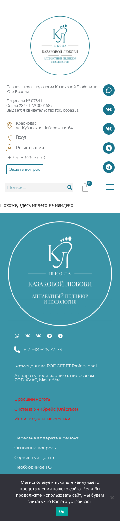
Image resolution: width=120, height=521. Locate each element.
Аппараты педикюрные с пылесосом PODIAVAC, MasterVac (54, 377)
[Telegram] (109, 148)
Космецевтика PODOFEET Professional (55, 365)
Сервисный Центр (34, 457)
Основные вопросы (35, 447)
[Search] (70, 187)
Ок (62, 511)
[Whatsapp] (109, 90)
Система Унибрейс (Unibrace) (46, 409)
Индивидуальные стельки (42, 418)
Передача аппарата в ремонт (46, 437)
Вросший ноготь (32, 399)
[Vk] (109, 109)
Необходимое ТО (33, 467)
